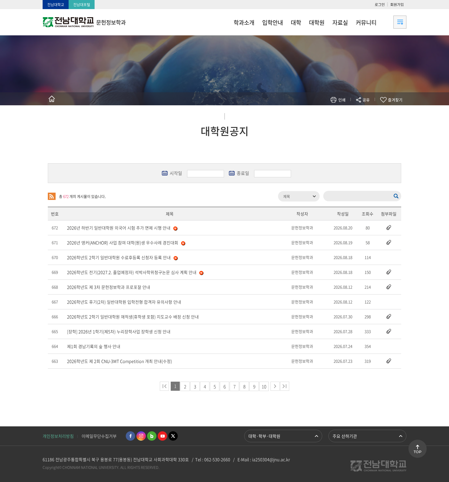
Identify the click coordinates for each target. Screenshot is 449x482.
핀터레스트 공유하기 (335, 115)
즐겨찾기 (395, 100)
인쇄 (342, 100)
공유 (366, 100)
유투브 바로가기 (162, 436)
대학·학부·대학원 (264, 436)
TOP (417, 452)
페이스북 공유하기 (312, 115)
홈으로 (52, 98)
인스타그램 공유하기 (351, 115)
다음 (275, 386)
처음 (164, 386)
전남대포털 (81, 4)
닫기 (369, 112)
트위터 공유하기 (319, 115)
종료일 (243, 173)
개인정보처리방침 (58, 436)
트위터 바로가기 (173, 436)
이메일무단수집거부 (99, 436)
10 (264, 386)
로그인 (380, 4)
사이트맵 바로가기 (393, 22)
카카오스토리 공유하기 (327, 115)
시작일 (176, 173)
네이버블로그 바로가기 (151, 436)
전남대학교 (55, 4)
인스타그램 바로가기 (141, 436)
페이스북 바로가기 (130, 436)
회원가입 (397, 4)
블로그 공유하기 (343, 115)
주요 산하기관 (345, 436)
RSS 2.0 (52, 196)
